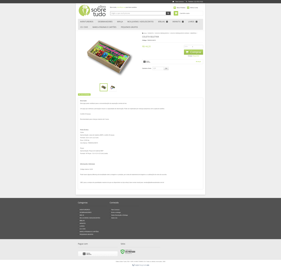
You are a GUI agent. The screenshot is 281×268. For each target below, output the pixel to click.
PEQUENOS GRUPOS (86, 234)
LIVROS (82, 226)
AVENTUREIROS (85, 209)
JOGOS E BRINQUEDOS (162, 33)
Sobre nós (114, 218)
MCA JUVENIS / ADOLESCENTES (90, 218)
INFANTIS (150, 33)
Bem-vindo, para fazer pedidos (123, 7)
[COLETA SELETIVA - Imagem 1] (104, 87)
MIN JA (82, 215)
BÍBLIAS (82, 220)
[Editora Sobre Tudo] (92, 10)
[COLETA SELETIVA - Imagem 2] (113, 87)
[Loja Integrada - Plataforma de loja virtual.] (140, 265)
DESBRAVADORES (85, 212)
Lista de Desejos (85, 94)
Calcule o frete (146, 68)
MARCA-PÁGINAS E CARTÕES (89, 231)
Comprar (195, 52)
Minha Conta (194, 7)
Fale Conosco (179, 1)
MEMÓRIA (193, 33)
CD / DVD (83, 229)
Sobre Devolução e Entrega (119, 215)
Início (145, 33)
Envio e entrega (116, 212)
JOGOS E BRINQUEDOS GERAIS (179, 33)
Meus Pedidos (181, 7)
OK (166, 68)
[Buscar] (168, 13)
